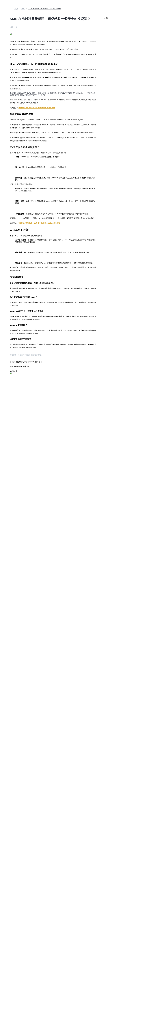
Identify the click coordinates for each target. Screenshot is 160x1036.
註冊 (6, 686)
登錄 (3, 686)
